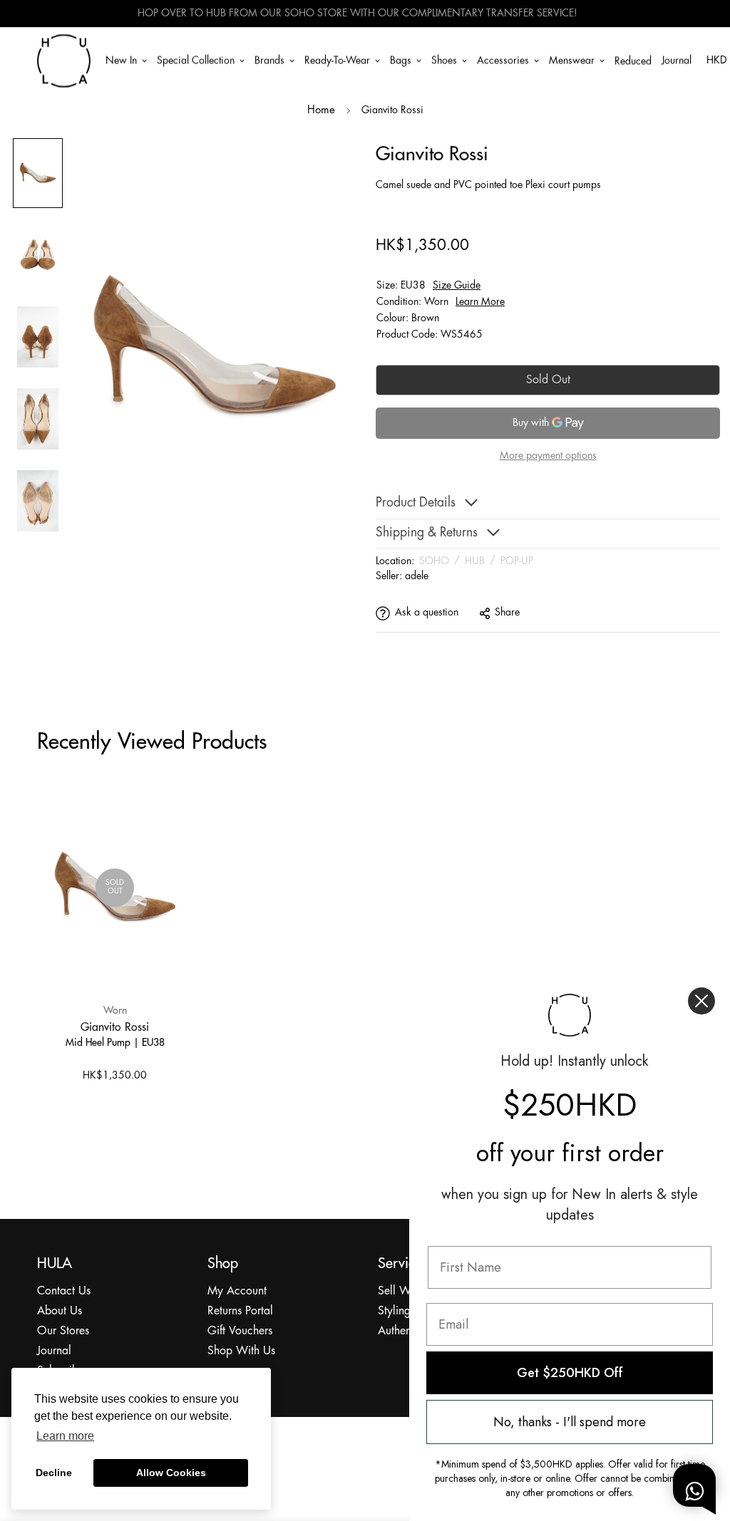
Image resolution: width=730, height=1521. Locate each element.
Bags (400, 60)
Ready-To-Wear (337, 60)
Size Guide (456, 285)
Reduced (633, 61)
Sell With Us (408, 1291)
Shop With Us (241, 1351)
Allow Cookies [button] (171, 1472)
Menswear (572, 60)
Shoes (444, 60)
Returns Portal (240, 1311)
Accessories (503, 60)
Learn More (480, 302)
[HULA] (64, 60)
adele (416, 576)
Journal (677, 60)
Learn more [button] (65, 1436)
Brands (269, 60)
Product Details (416, 503)
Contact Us (64, 1291)
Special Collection (196, 60)
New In (121, 60)
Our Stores (63, 1331)
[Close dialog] (701, 1001)
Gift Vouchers (239, 1331)
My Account (237, 1291)
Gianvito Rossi (115, 1026)
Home (321, 110)
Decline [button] (54, 1472)
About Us (59, 1311)
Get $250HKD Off (570, 1373)
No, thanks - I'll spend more (569, 1422)
